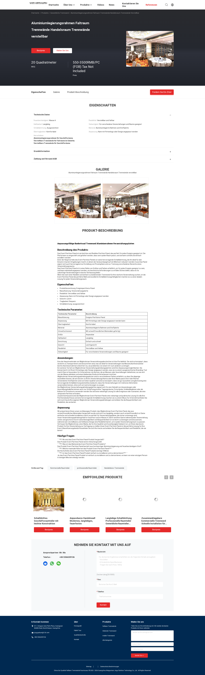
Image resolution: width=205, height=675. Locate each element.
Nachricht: (102, 552)
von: (99, 579)
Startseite (35, 13)
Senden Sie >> (139, 655)
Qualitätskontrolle (80, 635)
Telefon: (101, 592)
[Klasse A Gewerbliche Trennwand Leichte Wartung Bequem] (48, 499)
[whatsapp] (52, 563)
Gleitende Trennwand (109, 631)
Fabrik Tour (77, 630)
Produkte (45, 13)
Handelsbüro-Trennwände (114, 468)
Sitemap (88, 666)
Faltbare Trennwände (109, 626)
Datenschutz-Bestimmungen (109, 666)
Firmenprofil (78, 626)
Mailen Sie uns (62, 50)
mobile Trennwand (108, 636)
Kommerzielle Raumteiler (60, 468)
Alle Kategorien (107, 640)
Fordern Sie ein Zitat (161, 92)
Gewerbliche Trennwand (59, 13)
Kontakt (103, 605)
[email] (45, 563)
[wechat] (58, 563)
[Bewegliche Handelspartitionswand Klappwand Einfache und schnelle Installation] (156, 499)
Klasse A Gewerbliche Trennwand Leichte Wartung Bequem (48, 521)
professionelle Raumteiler (87, 468)
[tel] (65, 563)
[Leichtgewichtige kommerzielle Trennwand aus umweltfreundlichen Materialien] (84, 499)
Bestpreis (41, 50)
